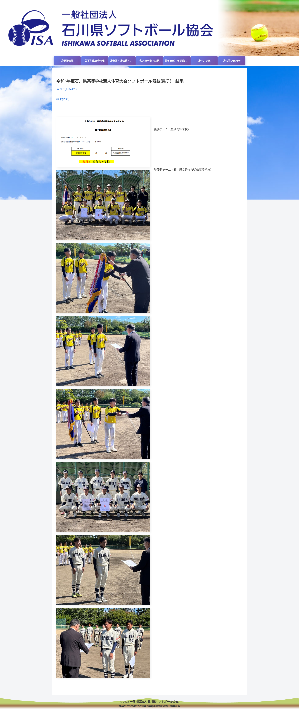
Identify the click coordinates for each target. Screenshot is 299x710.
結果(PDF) (62, 99)
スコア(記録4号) (66, 89)
